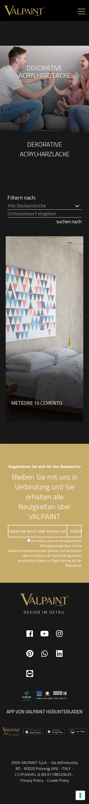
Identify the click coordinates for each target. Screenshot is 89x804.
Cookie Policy (58, 780)
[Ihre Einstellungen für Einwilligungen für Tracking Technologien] (80, 795)
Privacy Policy (31, 780)
